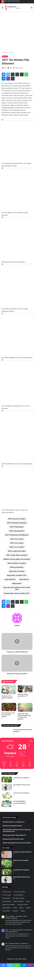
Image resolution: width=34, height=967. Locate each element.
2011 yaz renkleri (17, 543)
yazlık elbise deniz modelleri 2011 (17, 593)
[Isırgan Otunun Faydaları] (7, 780)
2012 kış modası (6, 895)
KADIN (15, 907)
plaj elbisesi (24, 579)
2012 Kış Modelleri (18, 895)
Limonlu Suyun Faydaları (21, 793)
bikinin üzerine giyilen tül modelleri (17, 559)
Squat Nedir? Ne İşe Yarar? (12, 1)
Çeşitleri (23, 911)
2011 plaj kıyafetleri (17, 531)
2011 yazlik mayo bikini (17, 551)
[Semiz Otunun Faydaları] (6, 863)
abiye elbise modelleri (18, 898)
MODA (21, 907)
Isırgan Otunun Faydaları (21, 777)
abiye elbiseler (6, 898)
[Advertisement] (17, 31)
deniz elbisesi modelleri (17, 563)
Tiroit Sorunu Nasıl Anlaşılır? (22, 852)
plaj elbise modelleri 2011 (17, 575)
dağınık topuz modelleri (8, 904)
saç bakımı (15, 911)
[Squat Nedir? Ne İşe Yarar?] (7, 787)
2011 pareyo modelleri (17, 519)
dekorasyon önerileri (22, 904)
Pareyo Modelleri (17, 567)
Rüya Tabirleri (6, 911)
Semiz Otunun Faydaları (21, 860)
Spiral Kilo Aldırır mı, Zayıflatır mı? (18, 943)
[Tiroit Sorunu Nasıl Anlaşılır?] (6, 854)
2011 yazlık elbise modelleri (17, 555)
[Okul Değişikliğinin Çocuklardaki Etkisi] (7, 803)
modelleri (28, 907)
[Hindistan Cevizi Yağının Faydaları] (9, 689)
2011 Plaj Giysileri (17, 527)
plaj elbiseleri (10, 579)
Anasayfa (6, 52)
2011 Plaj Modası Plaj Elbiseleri (17, 535)
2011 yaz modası (17, 539)
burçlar (28, 901)
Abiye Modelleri (6, 901)
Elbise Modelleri (6, 907)
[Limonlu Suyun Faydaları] (7, 795)
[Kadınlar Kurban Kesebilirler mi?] (25, 688)
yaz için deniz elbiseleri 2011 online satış (17, 588)
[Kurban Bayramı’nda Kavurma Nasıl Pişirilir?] (9, 707)
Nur (6, 943)
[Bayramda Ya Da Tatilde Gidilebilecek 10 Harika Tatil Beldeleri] (25, 707)
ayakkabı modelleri (18, 901)
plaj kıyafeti (17, 583)
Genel (11, 52)
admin (6, 68)
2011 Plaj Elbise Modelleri (17, 523)
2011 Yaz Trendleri (17, 547)
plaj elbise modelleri (17, 571)
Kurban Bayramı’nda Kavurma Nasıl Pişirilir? (8, 714)
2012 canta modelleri (19, 891)
